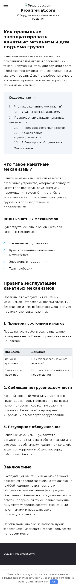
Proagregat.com (38, 10)
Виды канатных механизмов (41, 111)
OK (54, 581)
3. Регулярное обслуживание (42, 142)
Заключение (23, 148)
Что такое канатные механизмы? (38, 106)
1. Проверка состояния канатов (43, 127)
